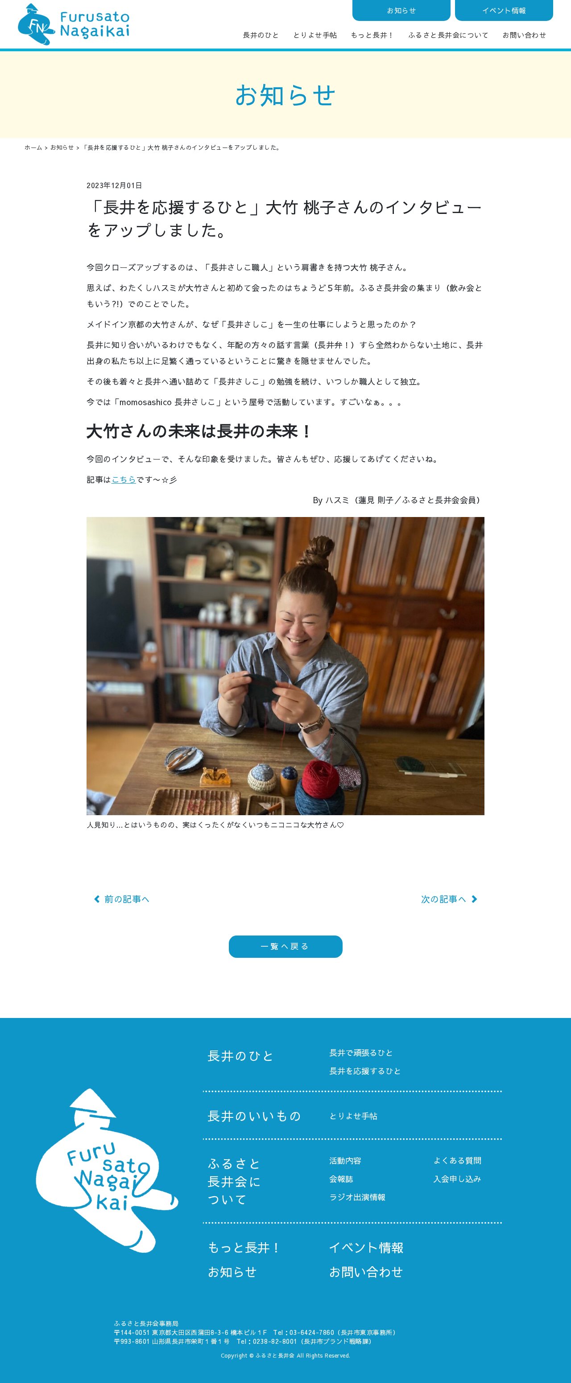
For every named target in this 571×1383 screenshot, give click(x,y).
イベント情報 (504, 10)
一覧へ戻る (286, 946)
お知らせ (401, 10)
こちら (124, 479)
